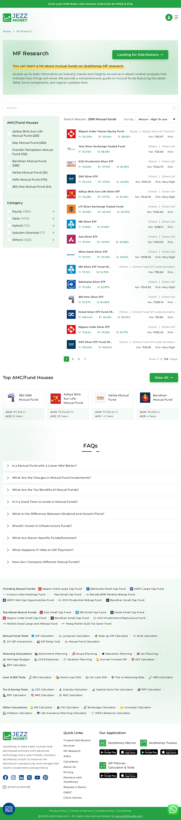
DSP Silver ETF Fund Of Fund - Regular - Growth (95, 342)
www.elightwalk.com (129, 816)
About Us (69, 766)
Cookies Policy (105, 810)
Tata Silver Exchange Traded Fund (101, 146)
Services (69, 745)
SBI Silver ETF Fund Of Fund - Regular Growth (94, 267)
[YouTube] (37, 777)
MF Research (72, 751)
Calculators (70, 761)
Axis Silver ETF (88, 236)
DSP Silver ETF (88, 176)
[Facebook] (5, 777)
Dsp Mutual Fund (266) (29, 142)
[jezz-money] (15, 17)
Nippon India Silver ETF (94, 327)
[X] (29, 777)
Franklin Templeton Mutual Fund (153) (32, 152)
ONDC (67, 792)
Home (7, 31)
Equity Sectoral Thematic (158, 131)
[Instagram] (13, 777)
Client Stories (72, 797)
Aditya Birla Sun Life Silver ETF (99, 191)
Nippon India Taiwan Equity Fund (101, 131)
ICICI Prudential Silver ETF (96, 161)
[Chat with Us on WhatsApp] (173, 809)
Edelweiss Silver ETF (92, 281)
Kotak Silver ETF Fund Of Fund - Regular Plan (95, 312)
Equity (134, 131)
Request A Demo (74, 787)
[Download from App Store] (128, 752)
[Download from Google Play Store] (108, 752)
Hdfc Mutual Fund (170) (29, 179)
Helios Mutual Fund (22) (30, 172)
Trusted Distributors (76, 740)
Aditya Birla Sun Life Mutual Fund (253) (27, 133)
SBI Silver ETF (87, 221)
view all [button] (161, 378)
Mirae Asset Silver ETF (93, 251)
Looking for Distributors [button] (137, 55)
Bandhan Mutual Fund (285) (29, 163)
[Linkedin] (21, 777)
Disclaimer (125, 810)
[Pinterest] (45, 777)
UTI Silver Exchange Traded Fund (100, 206)
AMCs (67, 756)
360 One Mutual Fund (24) (31, 186)
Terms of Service (81, 810)
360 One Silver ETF (91, 296)
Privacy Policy (58, 810)
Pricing (68, 772)
